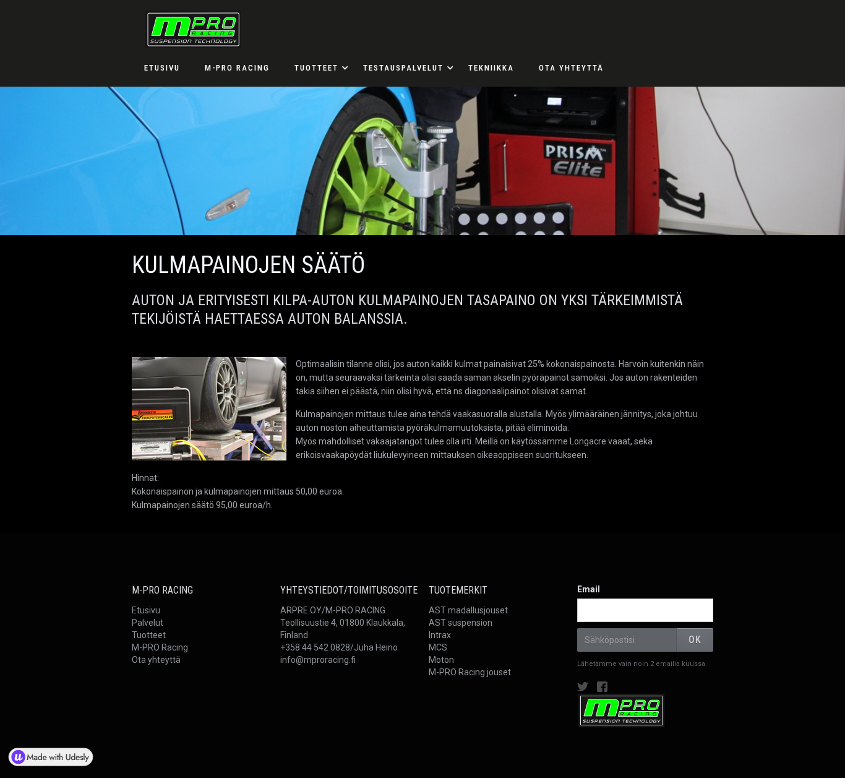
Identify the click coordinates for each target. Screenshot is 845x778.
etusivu (162, 67)
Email (588, 589)
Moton (441, 660)
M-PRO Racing (160, 647)
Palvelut (147, 623)
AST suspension (460, 623)
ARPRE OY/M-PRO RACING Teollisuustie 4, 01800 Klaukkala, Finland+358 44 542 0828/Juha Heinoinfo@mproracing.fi (342, 635)
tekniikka (491, 67)
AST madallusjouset (468, 610)
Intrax (440, 635)
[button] (316, 68)
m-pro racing (237, 67)
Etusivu (146, 610)
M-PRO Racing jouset (470, 672)
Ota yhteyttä (156, 660)
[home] (187, 25)
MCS (438, 647)
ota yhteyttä (571, 67)
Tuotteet (149, 635)
